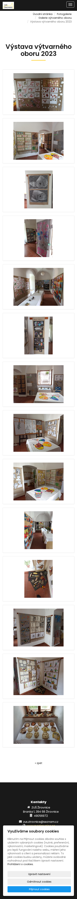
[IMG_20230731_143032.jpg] (38, 189)
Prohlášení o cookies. (20, 864)
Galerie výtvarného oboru (55, 18)
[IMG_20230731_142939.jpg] (38, 578)
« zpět (38, 763)
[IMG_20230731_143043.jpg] (38, 432)
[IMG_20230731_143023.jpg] (38, 286)
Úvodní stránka (42, 14)
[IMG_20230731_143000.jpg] (38, 530)
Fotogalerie (64, 14)
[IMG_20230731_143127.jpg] (38, 140)
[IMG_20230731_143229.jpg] (38, 627)
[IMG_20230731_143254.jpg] (38, 335)
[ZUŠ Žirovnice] (8, 5)
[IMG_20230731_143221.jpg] (38, 676)
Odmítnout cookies (39, 881)
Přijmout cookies (39, 889)
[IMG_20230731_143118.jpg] (38, 384)
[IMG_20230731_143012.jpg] (38, 92)
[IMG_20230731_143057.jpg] (38, 481)
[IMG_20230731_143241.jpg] (38, 238)
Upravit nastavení (39, 874)
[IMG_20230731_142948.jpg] (38, 724)
